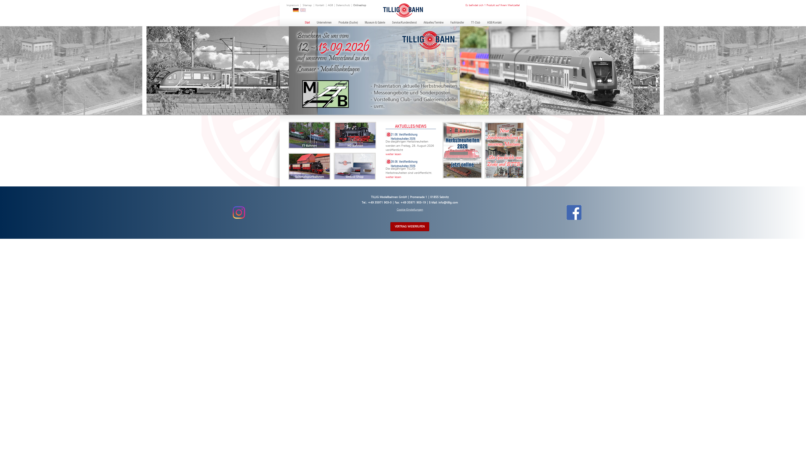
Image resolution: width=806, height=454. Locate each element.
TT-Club (475, 22)
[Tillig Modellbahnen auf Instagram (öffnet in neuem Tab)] (239, 212)
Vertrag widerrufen (410, 226)
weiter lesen (393, 154)
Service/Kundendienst (404, 22)
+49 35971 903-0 (380, 202)
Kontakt (319, 5)
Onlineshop (359, 5)
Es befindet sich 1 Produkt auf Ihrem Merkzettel (493, 5)
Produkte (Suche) (348, 22)
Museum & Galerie (375, 22)
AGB (330, 5)
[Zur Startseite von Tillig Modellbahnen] (403, 10)
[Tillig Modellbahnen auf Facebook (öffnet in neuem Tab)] (574, 212)
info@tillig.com (448, 202)
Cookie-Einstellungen (410, 209)
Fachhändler (457, 22)
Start (307, 22)
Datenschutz (343, 5)
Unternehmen (324, 22)
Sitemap (307, 5)
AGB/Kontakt (494, 22)
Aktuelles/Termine (434, 22)
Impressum (293, 5)
